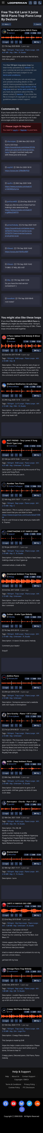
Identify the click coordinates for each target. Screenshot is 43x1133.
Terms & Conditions (13, 1084)
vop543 (10, 167)
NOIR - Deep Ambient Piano (19, 761)
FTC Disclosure (28, 1087)
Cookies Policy (14, 1087)
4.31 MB (5, 52)
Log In (15, 130)
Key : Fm (13, 824)
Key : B (12, 361)
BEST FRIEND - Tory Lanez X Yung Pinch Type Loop (22, 441)
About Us (15, 1076)
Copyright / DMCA (21, 1079)
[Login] (30, 3)
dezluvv (12, 33)
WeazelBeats (14, 386)
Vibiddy (12, 617)
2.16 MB (5, 361)
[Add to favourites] (16, 42)
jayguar (12, 534)
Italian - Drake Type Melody (19, 614)
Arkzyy (11, 577)
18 (39, 534)
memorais (13, 446)
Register (23, 130)
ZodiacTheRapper (16, 486)
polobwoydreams (16, 906)
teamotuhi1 (13, 971)
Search (38, 24)
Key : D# (13, 991)
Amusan (12, 341)
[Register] (35, 3)
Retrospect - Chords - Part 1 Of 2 (21, 801)
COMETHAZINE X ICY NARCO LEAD (22, 531)
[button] (40, 3)
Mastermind (12, 852)
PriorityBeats (14, 716)
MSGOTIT (12, 764)
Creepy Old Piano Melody (18, 1009)
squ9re (10, 183)
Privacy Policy (29, 1084)
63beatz (10, 248)
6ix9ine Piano (13, 676)
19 (39, 446)
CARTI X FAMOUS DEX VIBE (19, 903)
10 (39, 855)
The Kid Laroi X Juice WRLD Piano (22, 30)
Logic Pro (21, 1031)
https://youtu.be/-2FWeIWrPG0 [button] (17, 170)
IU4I (10, 1012)
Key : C (12, 506)
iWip (9, 280)
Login (6, 42)
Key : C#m (13, 52)
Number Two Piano (15, 483)
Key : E (12, 553)
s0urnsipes (11, 141)
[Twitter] (29, 1103)
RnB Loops (19, 358)
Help (7, 1076)
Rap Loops (19, 503)
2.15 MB (5, 406)
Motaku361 (13, 678)
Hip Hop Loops (21, 923)
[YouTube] (13, 1103)
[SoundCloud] (37, 1103)
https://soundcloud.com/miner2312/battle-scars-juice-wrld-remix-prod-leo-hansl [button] (20, 149)
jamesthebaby (12, 225)
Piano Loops (30, 50)
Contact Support (28, 1076)
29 (39, 387)
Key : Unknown (16, 465)
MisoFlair (12, 854)
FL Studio (22, 52)
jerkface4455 (12, 201)
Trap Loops (19, 50)
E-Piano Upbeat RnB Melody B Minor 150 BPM (23, 337)
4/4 (37, 50)
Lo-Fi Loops (19, 403)
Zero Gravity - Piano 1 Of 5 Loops (22, 713)
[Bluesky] (21, 1103)
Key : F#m (13, 406)
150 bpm (10, 50)
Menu (7, 24)
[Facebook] (6, 1103)
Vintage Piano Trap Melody (19, 969)
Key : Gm (13, 1031)
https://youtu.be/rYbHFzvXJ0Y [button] (16, 251)
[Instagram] (22, 1109)
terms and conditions (11, 75)
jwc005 (11, 804)
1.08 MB (9, 925)
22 (39, 341)
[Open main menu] (3, 2)
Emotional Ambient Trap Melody (21, 574)
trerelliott (11, 298)
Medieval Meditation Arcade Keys (22, 384)
